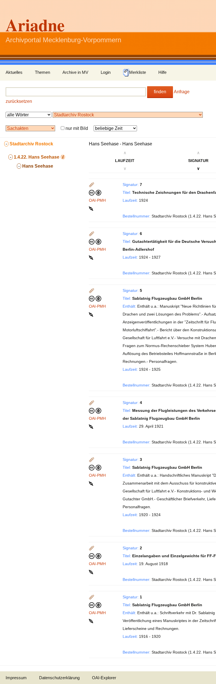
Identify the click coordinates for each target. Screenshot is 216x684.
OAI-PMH (97, 200)
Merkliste (137, 72)
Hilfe (162, 72)
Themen (42, 72)
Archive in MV (75, 72)
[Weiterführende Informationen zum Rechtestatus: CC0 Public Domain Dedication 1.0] (95, 192)
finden (160, 91)
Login (106, 72)
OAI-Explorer (104, 677)
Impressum (16, 677)
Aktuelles (14, 72)
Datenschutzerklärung (59, 677)
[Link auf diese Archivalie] (91, 208)
